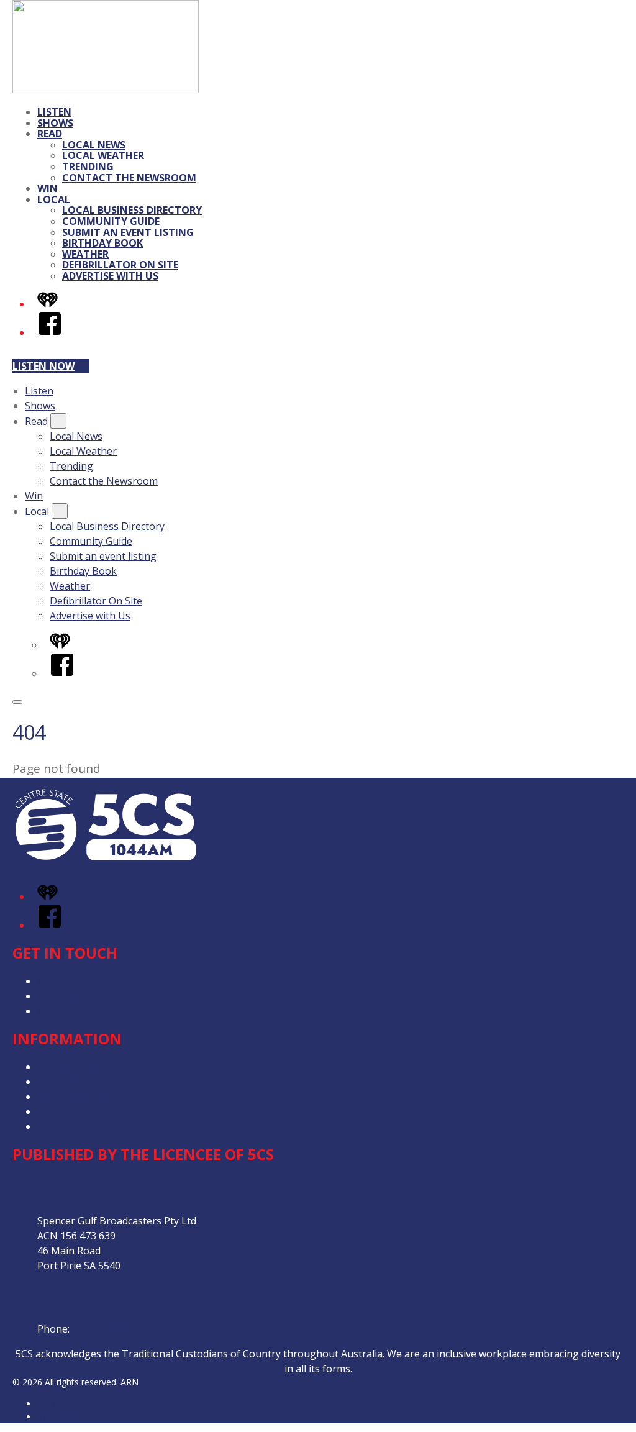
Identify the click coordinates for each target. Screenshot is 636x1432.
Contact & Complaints (87, 981)
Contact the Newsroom (129, 178)
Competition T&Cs (79, 1081)
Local (53, 199)
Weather (85, 254)
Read (49, 133)
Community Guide (111, 221)
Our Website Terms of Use (99, 1111)
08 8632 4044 (102, 1329)
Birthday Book (102, 243)
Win (47, 188)
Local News (93, 145)
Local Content (69, 1126)
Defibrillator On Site (120, 264)
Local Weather (103, 155)
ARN (46, 1404)
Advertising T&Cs (77, 1096)
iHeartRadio (60, 1417)
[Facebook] (49, 332)
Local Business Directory (132, 210)
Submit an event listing (128, 232)
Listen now (43, 366)
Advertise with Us (110, 276)
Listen (54, 112)
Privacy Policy (68, 1067)
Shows (55, 123)
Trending (88, 166)
